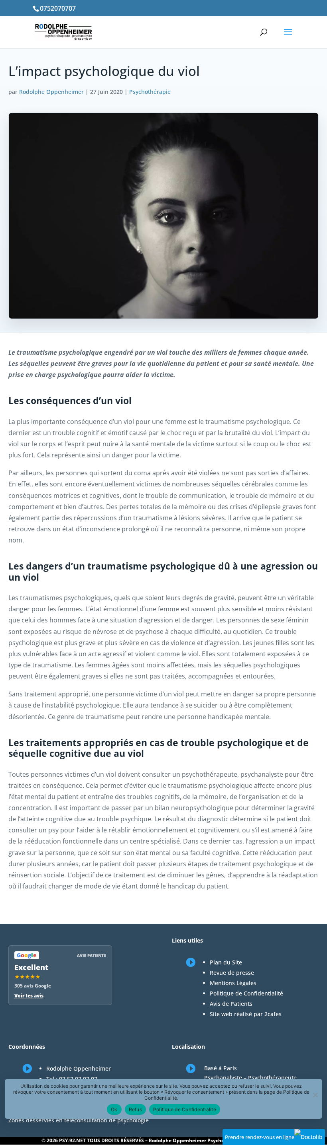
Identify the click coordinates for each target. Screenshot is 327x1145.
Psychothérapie (150, 91)
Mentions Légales (233, 983)
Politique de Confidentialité (246, 993)
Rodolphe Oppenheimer (51, 91)
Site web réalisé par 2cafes (246, 1014)
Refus (135, 1109)
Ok (114, 1109)
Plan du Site (226, 962)
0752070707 (58, 8)
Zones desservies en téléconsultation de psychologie (78, 1120)
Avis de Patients (231, 1003)
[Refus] (315, 1095)
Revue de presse (232, 972)
